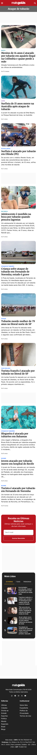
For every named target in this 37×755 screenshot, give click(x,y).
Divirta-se (4, 711)
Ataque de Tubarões (8, 431)
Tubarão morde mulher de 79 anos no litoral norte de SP (18, 323)
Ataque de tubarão (7, 266)
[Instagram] (18, 696)
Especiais (4, 724)
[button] (2, 3)
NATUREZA (4, 211)
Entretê (3, 713)
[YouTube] (25, 696)
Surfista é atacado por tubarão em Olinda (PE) (18, 153)
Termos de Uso (25, 716)
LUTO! (3, 101)
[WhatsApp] (12, 696)
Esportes (4, 716)
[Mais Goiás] (18, 3)
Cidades (4, 708)
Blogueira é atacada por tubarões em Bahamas (14, 435)
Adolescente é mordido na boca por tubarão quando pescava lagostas (16, 217)
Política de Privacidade (24, 712)
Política (4, 719)
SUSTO (3, 50)
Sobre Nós (24, 705)
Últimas (4, 705)
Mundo (3, 721)
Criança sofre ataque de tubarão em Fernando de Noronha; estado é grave (15, 271)
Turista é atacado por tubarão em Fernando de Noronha (18, 490)
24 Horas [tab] (9, 581)
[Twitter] (22, 696)
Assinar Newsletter (18, 538)
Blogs (3, 729)
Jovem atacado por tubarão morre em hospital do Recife (17, 462)
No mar (3, 458)
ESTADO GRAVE (5, 148)
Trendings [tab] (27, 581)
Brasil (3, 727)
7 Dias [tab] (18, 581)
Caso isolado (5, 368)
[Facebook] (15, 696)
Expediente (24, 708)
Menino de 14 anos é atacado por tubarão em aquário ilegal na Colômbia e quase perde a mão (18, 57)
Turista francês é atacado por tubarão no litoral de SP (18, 372)
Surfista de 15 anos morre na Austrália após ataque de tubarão (17, 106)
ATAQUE (3, 318)
